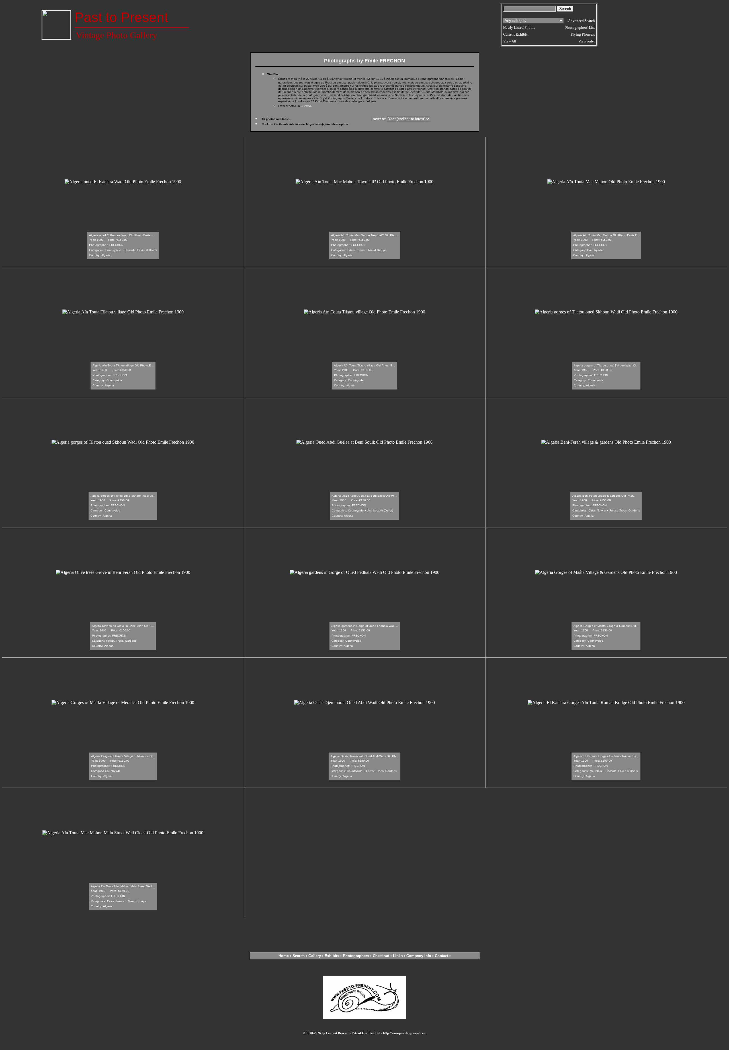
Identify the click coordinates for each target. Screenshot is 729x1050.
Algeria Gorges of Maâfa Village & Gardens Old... (606, 625)
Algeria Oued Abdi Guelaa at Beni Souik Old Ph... (364, 495)
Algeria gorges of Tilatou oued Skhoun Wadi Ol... (606, 365)
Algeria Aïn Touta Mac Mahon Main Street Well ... (123, 886)
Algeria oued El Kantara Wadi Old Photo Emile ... (121, 235)
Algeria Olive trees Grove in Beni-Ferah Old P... (123, 625)
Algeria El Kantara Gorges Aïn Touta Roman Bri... (606, 756)
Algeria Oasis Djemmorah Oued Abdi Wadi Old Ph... (364, 756)
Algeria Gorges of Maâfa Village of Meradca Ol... (123, 756)
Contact (441, 956)
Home (284, 956)
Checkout (381, 956)
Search (298, 956)
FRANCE (306, 105)
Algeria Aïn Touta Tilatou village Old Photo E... (123, 365)
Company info (419, 956)
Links (398, 956)
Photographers (356, 956)
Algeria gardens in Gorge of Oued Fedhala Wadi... (364, 625)
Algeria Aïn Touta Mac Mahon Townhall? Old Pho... (364, 235)
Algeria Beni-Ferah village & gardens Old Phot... (604, 495)
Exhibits (332, 956)
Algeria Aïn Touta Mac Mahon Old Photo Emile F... (606, 235)
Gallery (314, 956)
